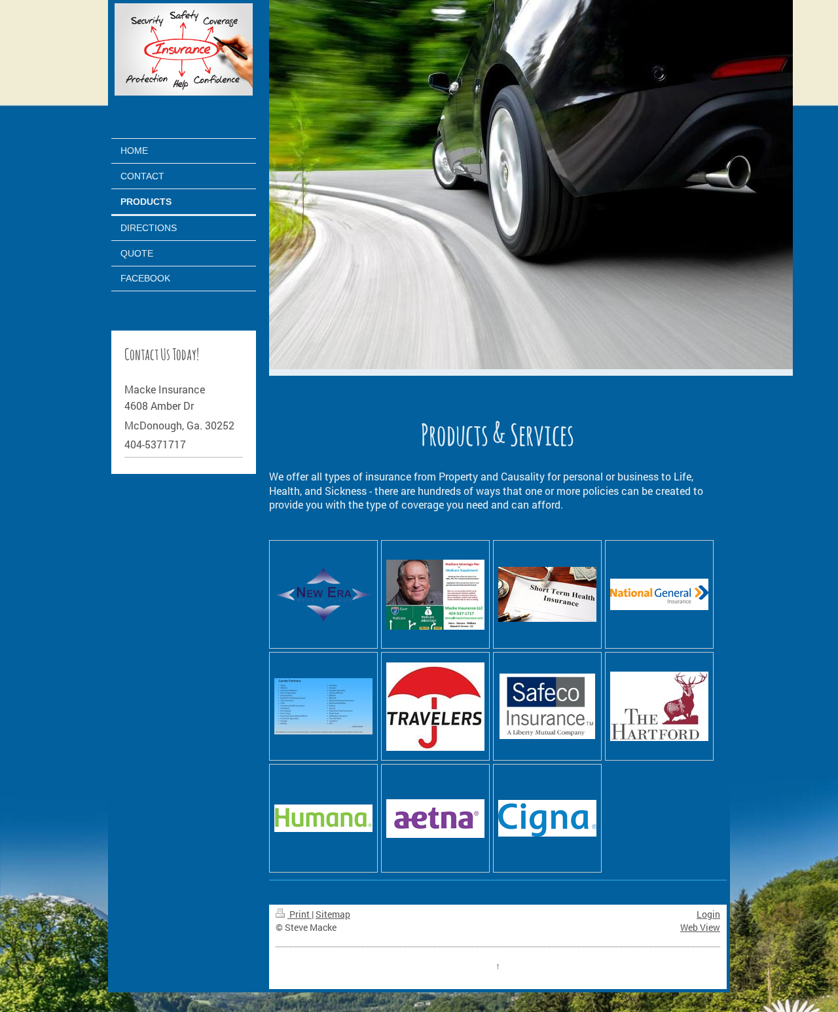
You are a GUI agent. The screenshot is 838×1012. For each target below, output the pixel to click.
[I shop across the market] (323, 706)
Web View (700, 927)
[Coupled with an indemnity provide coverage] (547, 594)
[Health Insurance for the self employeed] (323, 594)
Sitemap (333, 914)
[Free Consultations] (435, 595)
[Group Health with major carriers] (659, 594)
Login (708, 914)
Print (299, 914)
